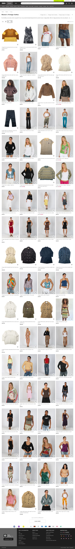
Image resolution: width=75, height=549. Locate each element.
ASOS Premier (21, 537)
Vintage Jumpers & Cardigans (64, 14)
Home (3, 11)
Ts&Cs (68, 547)
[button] (61, 538)
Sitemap (20, 540)
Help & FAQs (67, 0)
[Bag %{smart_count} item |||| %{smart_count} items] (71, 3)
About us (33, 532)
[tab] (3, 6)
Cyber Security (34, 538)
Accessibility (71, 547)
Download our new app (59, 0)
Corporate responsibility (36, 535)
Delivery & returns (21, 535)
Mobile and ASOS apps (50, 532)
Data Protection (21, 542)
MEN (16, 3)
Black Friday (48, 537)
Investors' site (34, 537)
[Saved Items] (69, 3)
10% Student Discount (22, 538)
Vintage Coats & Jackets (52, 14)
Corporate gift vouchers (50, 535)
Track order (20, 533)
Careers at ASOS (35, 533)
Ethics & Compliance (22, 543)
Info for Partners (48, 538)
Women (7, 11)
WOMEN (9, 3)
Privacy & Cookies (63, 547)
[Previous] (39, 15)
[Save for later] (17, 44)
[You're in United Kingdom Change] (71, 1)
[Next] (72, 15)
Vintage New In (43, 14)
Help (19, 532)
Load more (38, 521)
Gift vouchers (48, 533)
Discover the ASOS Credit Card (51, 540)
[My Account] (66, 3)
